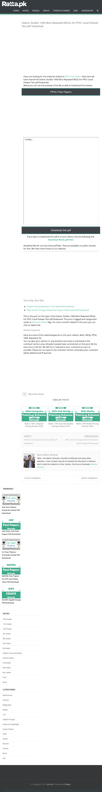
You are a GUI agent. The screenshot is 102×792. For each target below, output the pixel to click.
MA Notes (7, 667)
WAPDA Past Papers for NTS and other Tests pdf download (10, 579)
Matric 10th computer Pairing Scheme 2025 (34, 424)
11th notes (7, 624)
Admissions (7, 695)
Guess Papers (8, 729)
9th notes (7, 643)
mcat (5, 682)
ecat (4, 677)
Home (16, 10)
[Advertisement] (61, 47)
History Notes (8, 658)
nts (4, 758)
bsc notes (7, 672)
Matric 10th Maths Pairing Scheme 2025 (87, 424)
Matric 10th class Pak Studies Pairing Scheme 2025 (60, 424)
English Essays (9, 719)
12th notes (7, 629)
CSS (4, 714)
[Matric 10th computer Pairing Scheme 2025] (34, 420)
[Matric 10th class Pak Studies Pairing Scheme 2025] (60, 420)
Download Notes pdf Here (61, 239)
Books (5, 710)
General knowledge (11, 724)
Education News (39, 322)
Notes (5, 739)
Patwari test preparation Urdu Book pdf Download (50, 306)
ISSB (4, 734)
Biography (7, 705)
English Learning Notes (12, 653)
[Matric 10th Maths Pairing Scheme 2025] (87, 420)
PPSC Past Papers (73, 76)
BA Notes (6, 648)
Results (6, 743)
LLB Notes (7, 663)
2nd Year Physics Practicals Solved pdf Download (11, 510)
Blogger (68, 784)
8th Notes (7, 638)
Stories (5, 748)
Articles (6, 700)
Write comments (89, 478)
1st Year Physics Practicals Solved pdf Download (11, 555)
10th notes (7, 619)
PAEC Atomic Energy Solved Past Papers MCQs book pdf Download (58, 310)
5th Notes (7, 634)
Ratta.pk (50, 784)
